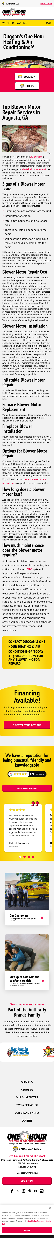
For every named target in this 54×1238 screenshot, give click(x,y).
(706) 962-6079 (30, 1149)
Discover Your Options (27, 725)
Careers (27, 1120)
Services (27, 1082)
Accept (27, 1230)
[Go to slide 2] (24, 857)
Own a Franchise (27, 1105)
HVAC (29, 569)
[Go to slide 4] (33, 857)
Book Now (27, 1180)
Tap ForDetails (48, 23)
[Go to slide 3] (29, 857)
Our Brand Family (27, 1113)
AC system (36, 156)
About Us (27, 1089)
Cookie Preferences (36, 1221)
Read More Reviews (27, 788)
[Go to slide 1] (20, 857)
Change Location (46, 3)
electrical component (34, 169)
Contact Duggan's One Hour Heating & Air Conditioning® (26, 646)
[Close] (50, 1208)
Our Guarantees (27, 1097)
